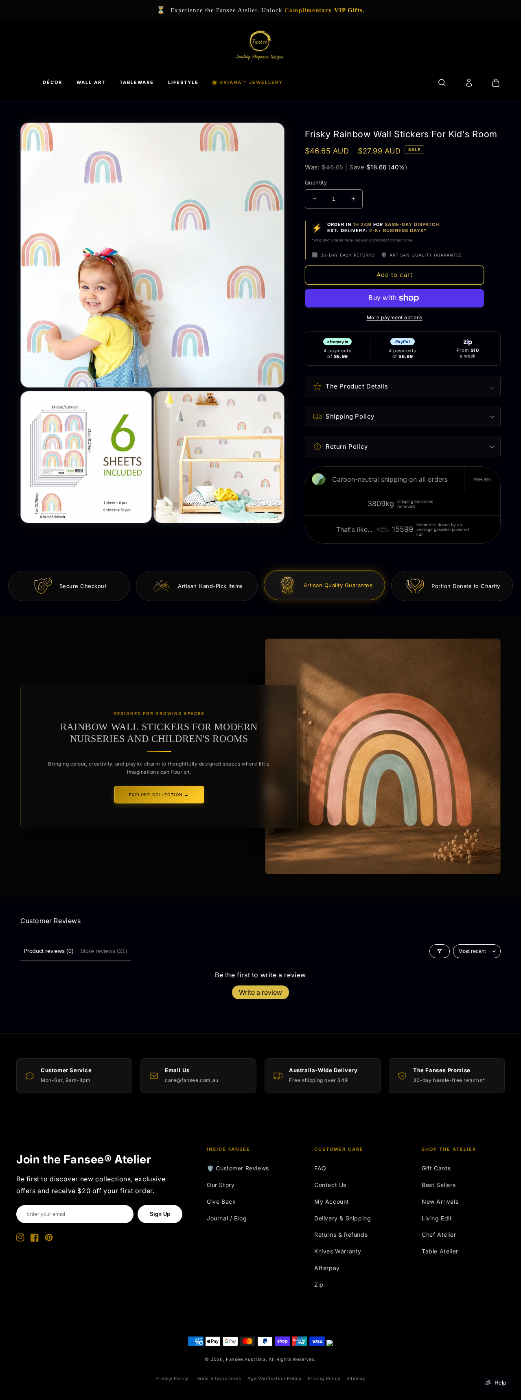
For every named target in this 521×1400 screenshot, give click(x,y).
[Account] (469, 83)
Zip (319, 1284)
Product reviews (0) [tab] (49, 951)
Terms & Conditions (218, 1378)
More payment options (394, 317)
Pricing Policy (324, 1378)
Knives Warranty (337, 1251)
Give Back (221, 1201)
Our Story (220, 1184)
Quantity (316, 182)
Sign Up (160, 1214)
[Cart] (496, 83)
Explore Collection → (159, 794)
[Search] (442, 83)
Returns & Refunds (341, 1234)
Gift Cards (436, 1168)
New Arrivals (440, 1201)
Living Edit (437, 1218)
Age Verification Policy (274, 1378)
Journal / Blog (227, 1218)
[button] (402, 386)
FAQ (320, 1168)
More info (482, 479)
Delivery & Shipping (342, 1218)
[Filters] (439, 951)
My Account (331, 1201)
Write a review (260, 992)
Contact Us (330, 1184)
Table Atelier (440, 1251)
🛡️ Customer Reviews (238, 1168)
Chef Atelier (439, 1234)
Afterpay (327, 1267)
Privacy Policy (171, 1378)
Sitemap (356, 1378)
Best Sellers (438, 1184)
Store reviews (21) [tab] (103, 951)
